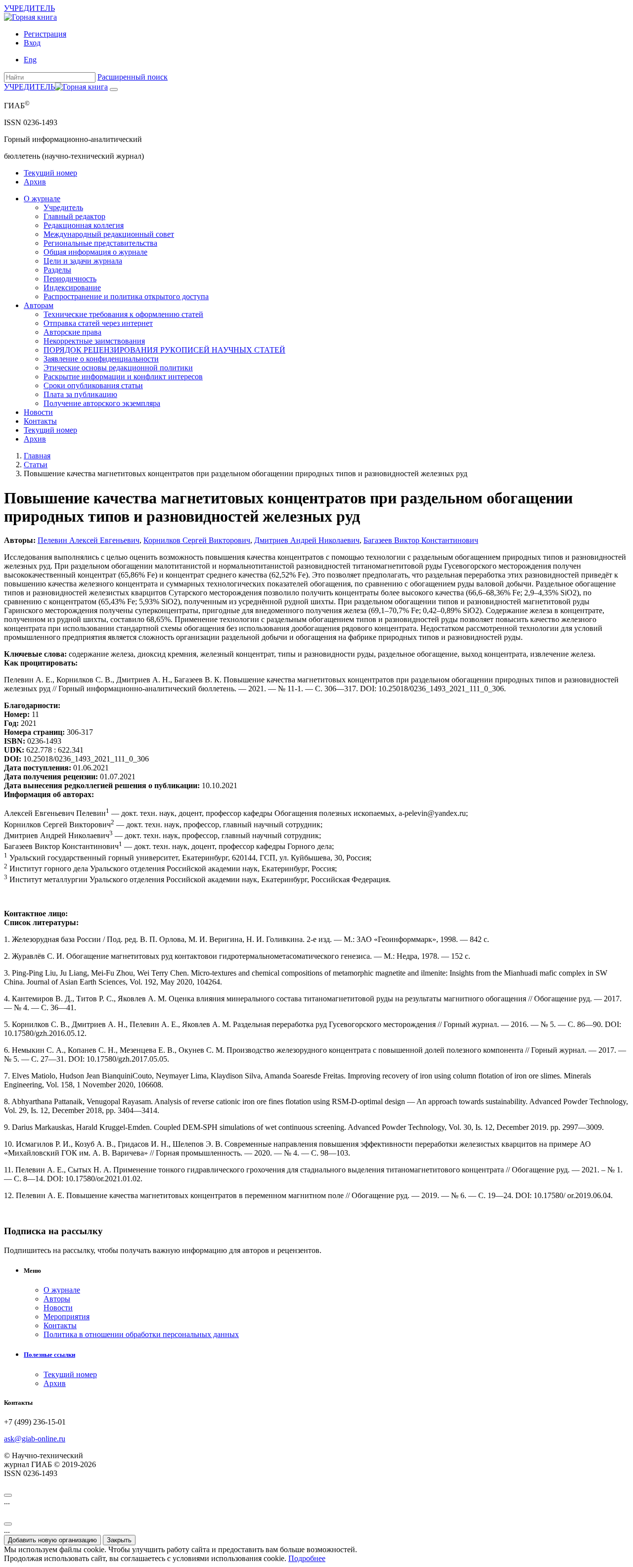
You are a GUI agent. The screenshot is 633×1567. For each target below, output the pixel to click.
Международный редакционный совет (109, 234)
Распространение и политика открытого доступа (126, 296)
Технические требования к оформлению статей (123, 314)
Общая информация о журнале (95, 252)
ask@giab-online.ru (34, 1438)
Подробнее (306, 1558)
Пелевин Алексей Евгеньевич (88, 540)
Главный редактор (74, 216)
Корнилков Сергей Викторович (196, 540)
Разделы (57, 270)
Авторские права (72, 332)
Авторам (38, 305)
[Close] (8, 1495)
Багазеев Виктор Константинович (420, 540)
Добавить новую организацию (52, 1540)
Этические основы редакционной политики (118, 367)
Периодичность (70, 278)
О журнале (42, 198)
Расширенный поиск (132, 77)
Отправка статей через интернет (98, 323)
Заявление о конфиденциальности (101, 359)
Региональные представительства (100, 243)
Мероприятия (67, 1316)
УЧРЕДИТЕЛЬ (29, 8)
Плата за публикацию (80, 394)
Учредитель (63, 207)
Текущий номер (50, 173)
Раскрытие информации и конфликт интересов (123, 376)
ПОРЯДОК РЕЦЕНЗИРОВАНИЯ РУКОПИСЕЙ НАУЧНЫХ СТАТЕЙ (164, 350)
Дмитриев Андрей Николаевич (307, 540)
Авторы (57, 1299)
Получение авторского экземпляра (102, 403)
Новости (38, 412)
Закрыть (119, 1540)
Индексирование (72, 287)
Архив (35, 182)
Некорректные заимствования (94, 341)
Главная (37, 455)
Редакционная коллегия (84, 225)
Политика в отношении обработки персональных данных (141, 1334)
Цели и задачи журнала (83, 261)
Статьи (35, 464)
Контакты (40, 421)
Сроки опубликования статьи (93, 385)
